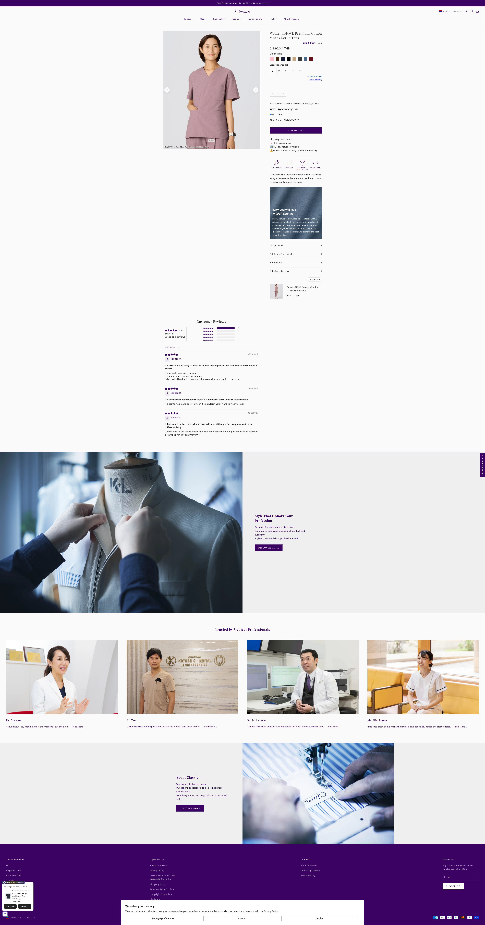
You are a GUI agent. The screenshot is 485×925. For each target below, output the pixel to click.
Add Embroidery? (282, 109)
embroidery (302, 103)
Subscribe (453, 886)
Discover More (268, 547)
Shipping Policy (158, 884)
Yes (280, 114)
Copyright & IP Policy (161, 894)
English (455, 11)
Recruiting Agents (310, 870)
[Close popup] (31, 884)
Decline (319, 918)
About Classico (309, 865)
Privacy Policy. (271, 911)
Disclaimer (155, 899)
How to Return (13, 875)
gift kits (315, 103)
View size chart (316, 76)
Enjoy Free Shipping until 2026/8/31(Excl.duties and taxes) (242, 3)
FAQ (8, 865)
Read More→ (79, 726)
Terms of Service (158, 865)
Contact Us (12, 880)
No (273, 114)
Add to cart (296, 130)
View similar (10, 906)
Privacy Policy (157, 870)
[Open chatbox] (5, 914)
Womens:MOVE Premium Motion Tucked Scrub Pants (302, 289)
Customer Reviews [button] (482, 465)
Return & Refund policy (162, 889)
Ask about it (24, 906)
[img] (171, 354)
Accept (241, 918)
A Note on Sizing (315, 79)
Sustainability (308, 875)
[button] (208, 328)
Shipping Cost (13, 870)
